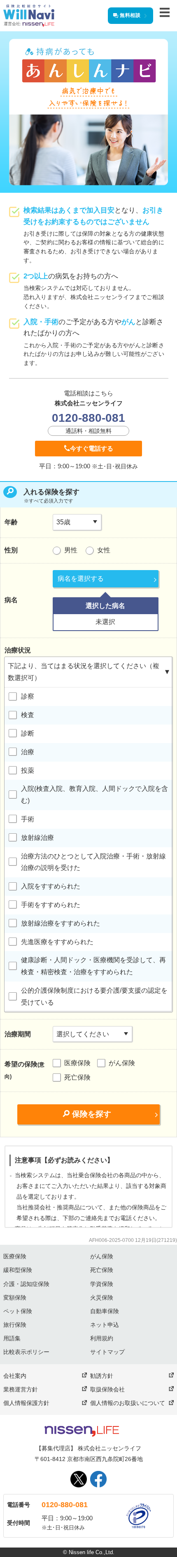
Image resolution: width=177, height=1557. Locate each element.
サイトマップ (107, 1352)
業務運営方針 (20, 1389)
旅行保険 (14, 1324)
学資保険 (101, 1284)
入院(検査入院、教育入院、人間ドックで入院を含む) (94, 794)
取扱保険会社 (107, 1389)
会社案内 (14, 1375)
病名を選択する (81, 578)
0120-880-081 (65, 1505)
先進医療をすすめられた (57, 941)
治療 (27, 751)
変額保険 (14, 1297)
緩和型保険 (17, 1270)
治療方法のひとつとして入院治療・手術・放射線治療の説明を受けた (93, 862)
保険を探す (91, 1114)
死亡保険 (77, 1077)
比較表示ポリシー (26, 1352)
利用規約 (101, 1338)
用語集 (12, 1338)
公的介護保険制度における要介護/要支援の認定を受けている (94, 996)
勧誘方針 (101, 1375)
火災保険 (101, 1297)
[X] (78, 1479)
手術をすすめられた (50, 904)
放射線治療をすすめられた (60, 923)
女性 (103, 550)
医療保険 (77, 1062)
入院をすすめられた (50, 886)
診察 (27, 696)
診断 (27, 733)
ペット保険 (17, 1311)
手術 (27, 819)
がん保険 (122, 1062)
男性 (70, 550)
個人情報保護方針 (26, 1403)
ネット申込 (104, 1324)
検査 (27, 714)
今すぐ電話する (91, 448)
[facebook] (98, 1479)
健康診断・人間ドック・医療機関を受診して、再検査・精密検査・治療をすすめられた (93, 965)
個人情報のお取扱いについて (127, 1403)
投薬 (27, 770)
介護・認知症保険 (26, 1284)
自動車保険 (104, 1311)
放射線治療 (37, 837)
